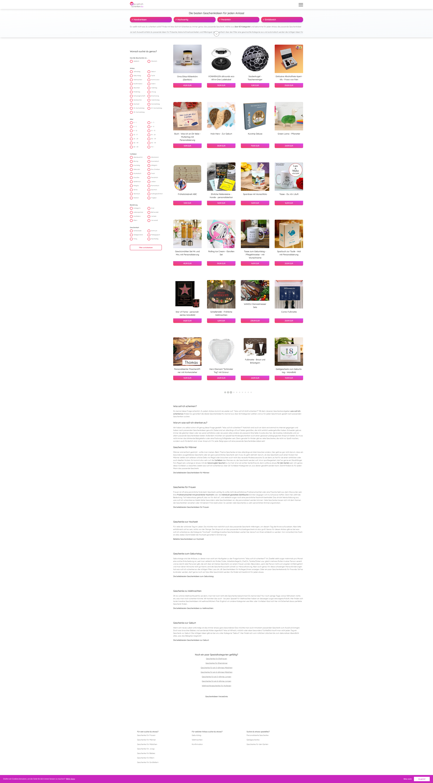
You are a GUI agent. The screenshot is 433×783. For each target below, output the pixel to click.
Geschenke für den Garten (257, 744)
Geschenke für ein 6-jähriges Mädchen (216, 672)
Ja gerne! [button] (421, 779)
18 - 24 (153, 135)
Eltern (135, 220)
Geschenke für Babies (146, 753)
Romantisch (155, 186)
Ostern (153, 84)
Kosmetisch (155, 161)
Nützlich (136, 198)
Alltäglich (154, 165)
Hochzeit (136, 104)
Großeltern (137, 216)
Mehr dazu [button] (70, 779)
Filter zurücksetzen (146, 248)
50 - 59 (153, 143)
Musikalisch (137, 173)
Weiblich (136, 61)
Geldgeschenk (138, 235)
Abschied (137, 88)
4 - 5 (135, 126)
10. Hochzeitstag (139, 108)
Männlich (154, 61)
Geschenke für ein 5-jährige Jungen (216, 676)
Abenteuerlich (138, 157)
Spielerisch (137, 181)
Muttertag (137, 92)
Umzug (153, 92)
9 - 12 (135, 131)
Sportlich (154, 190)
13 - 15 (153, 131)
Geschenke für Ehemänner (217, 663)
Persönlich (154, 177)
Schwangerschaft (139, 96)
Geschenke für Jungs (146, 749)
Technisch (137, 194)
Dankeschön (138, 100)
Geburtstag (137, 76)
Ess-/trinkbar (155, 169)
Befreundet (154, 212)
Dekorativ (137, 169)
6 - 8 (152, 126)
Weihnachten (138, 80)
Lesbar (153, 181)
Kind (152, 208)
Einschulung (155, 96)
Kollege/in (137, 208)
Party (135, 239)
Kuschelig (137, 165)
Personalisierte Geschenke (257, 735)
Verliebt (153, 216)
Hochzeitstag (155, 104)
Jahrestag (137, 71)
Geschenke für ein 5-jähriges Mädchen (216, 667)
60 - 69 (136, 147)
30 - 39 (153, 139)
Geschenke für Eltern (145, 758)
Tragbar (154, 198)
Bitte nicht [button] (408, 779)
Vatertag (154, 88)
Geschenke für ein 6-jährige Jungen (216, 681)
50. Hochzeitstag (139, 112)
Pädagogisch (155, 235)
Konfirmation (138, 84)
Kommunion (155, 80)
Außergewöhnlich (157, 194)
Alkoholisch (155, 157)
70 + (152, 147)
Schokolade (137, 231)
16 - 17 (136, 135)
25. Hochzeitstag (156, 108)
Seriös (136, 190)
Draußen (136, 177)
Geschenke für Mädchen (147, 744)
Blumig (136, 161)
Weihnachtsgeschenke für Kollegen (216, 685)
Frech (153, 173)
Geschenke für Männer (146, 740)
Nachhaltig (154, 239)
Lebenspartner (138, 212)
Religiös (136, 186)
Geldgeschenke (253, 740)
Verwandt (154, 220)
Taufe (153, 76)
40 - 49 (136, 143)
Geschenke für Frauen (146, 735)
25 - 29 (136, 139)
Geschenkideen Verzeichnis (216, 696)
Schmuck (154, 231)
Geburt (153, 71)
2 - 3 (152, 122)
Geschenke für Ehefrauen (216, 658)
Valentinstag (155, 100)
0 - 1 (135, 122)
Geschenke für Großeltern (147, 762)
